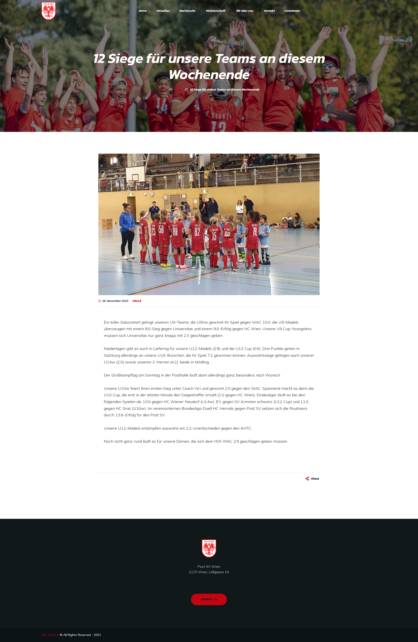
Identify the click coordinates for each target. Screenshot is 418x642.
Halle (137, 301)
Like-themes (50, 635)
